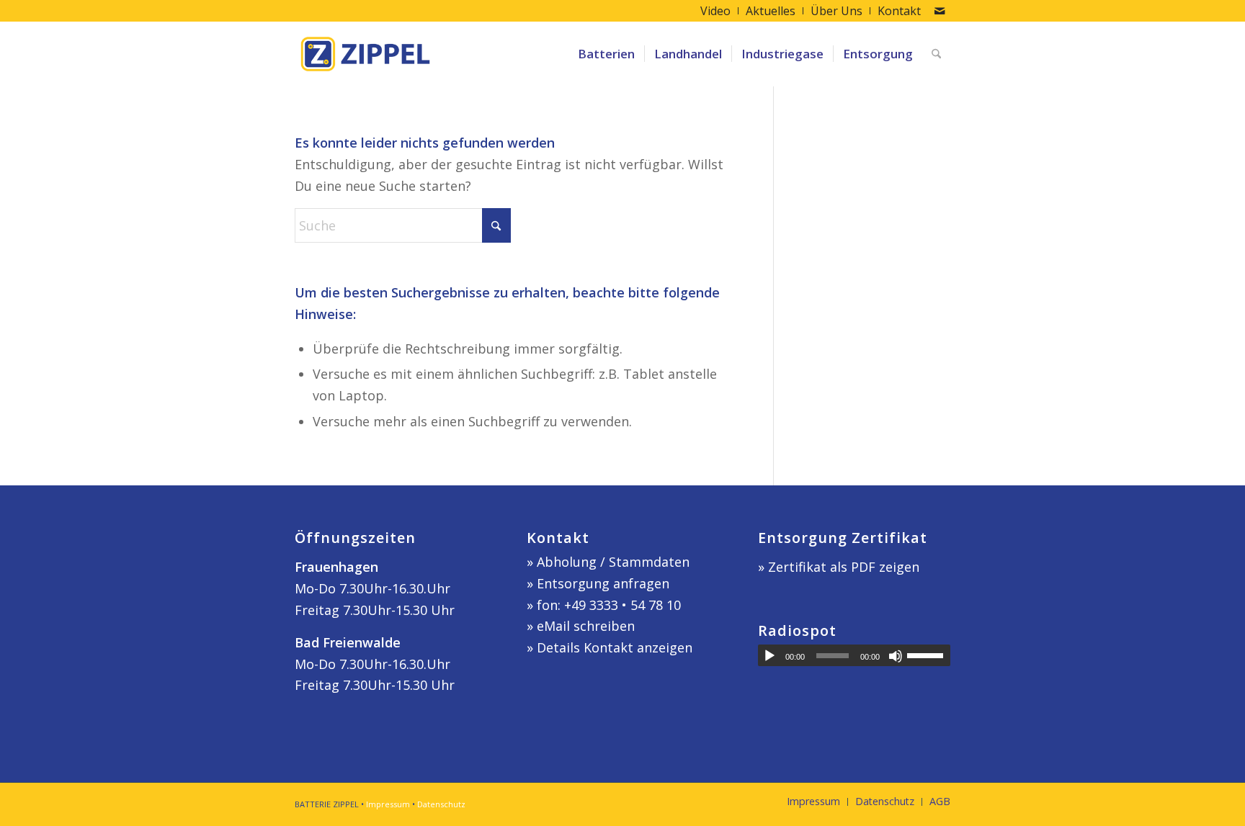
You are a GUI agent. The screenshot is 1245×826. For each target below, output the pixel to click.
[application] (854, 655)
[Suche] (936, 54)
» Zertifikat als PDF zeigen (838, 566)
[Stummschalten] (895, 656)
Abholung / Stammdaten (613, 561)
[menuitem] (715, 10)
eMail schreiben (586, 625)
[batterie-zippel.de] (365, 54)
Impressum (388, 804)
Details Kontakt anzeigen (614, 647)
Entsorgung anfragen (603, 583)
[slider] (928, 655)
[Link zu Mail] (939, 11)
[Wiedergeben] (769, 656)
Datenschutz (441, 804)
